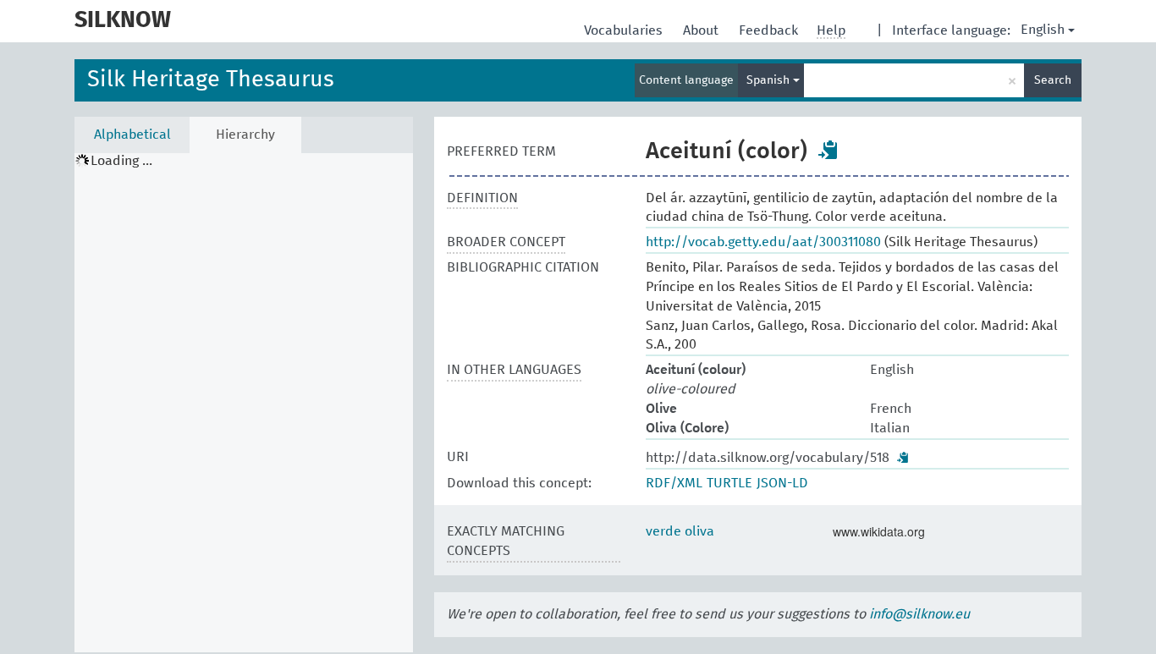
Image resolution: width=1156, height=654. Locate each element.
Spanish (769, 80)
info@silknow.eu (919, 614)
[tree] (243, 402)
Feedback (770, 30)
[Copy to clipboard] (828, 150)
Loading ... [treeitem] (121, 161)
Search (1052, 80)
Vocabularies (625, 30)
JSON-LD (782, 483)
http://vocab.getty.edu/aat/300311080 (763, 242)
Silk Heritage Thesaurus (210, 80)
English (1043, 29)
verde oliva (680, 531)
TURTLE (729, 483)
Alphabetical (132, 134)
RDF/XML (674, 483)
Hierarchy (245, 134)
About (702, 30)
